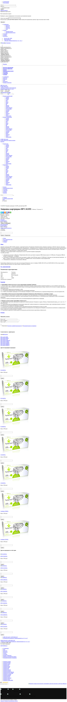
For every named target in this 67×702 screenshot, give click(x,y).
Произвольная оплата (10, 32)
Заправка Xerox (6, 679)
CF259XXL (3, 454)
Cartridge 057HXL (4, 539)
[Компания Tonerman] (6, 42)
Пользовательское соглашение (29, 325)
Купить (2, 235)
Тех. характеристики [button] (5, 266)
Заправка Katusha (7, 670)
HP (6, 104)
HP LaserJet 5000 (4, 337)
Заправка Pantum (7, 675)
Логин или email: (4, 18)
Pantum (7, 111)
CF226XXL (3, 483)
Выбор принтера (4, 52)
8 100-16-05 (4, 85)
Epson (7, 101)
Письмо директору (7, 82)
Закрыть (2, 700)
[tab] (33, 244)
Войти (2, 9)
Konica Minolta (9, 107)
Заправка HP (6, 668)
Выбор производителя (5, 47)
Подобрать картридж (5, 60)
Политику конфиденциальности (14, 325)
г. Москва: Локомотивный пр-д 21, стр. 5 (13, 40)
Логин (2, 5)
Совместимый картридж (6, 228)
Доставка (5, 33)
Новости (8, 26)
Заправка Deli (6, 665)
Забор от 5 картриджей (5, 223)
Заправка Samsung (7, 677)
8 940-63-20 (4, 86)
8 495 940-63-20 (14, 637)
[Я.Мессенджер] (1, 212)
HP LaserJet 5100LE (5, 341)
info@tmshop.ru (7, 39)
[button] (7, 96)
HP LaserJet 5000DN (5, 344)
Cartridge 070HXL (4, 511)
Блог (7, 29)
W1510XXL (3, 398)
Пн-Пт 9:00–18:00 (8, 38)
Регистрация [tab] (6, 2)
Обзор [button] (2, 244)
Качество (8, 25)
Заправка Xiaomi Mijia (8, 680)
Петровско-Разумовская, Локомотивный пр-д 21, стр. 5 (15, 638)
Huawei (7, 105)
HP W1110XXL (4, 626)
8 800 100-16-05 (6, 637)
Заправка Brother (7, 662)
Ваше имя (3, 319)
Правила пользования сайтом (9, 656)
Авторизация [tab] (6, 1)
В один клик (7, 235)
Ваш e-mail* (3, 321)
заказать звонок (11, 140)
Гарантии (8, 27)
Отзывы (5, 34)
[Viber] (8, 212)
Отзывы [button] (3, 312)
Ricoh (7, 112)
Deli (7, 100)
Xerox (7, 114)
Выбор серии (3, 49)
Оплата (4, 30)
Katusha (7, 106)
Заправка (3, 219)
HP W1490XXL (4, 579)
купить (2, 378)
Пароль (2, 6)
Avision (7, 97)
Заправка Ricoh (6, 676)
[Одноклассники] (5, 212)
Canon (7, 99)
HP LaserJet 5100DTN (5, 340)
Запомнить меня (5, 7)
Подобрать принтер (5, 54)
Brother (7, 98)
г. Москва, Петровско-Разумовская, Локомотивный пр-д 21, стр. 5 (8, 88)
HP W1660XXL (4, 614)
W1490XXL (3, 426)
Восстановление (4, 224)
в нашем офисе (3, 220)
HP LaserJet (5, 334)
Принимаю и (19, 325)
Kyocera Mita (8, 108)
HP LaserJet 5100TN (5, 342)
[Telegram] (7, 212)
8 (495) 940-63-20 (4, 140)
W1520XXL (3, 370)
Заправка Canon (6, 663)
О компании (6, 24)
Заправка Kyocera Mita (8, 673)
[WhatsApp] (10, 212)
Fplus (7, 103)
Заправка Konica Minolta (8, 672)
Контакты (5, 36)
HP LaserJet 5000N (5, 338)
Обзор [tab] (4, 238)
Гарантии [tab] (5, 240)
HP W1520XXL (4, 556)
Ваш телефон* (4, 320)
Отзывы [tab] (5, 241)
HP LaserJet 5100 (4, 339)
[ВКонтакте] (3, 212)
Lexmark (7, 110)
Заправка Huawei (7, 669)
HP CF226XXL (4, 603)
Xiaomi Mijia (8, 116)
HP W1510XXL (4, 568)
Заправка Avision (7, 661)
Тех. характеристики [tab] (7, 239)
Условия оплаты (9, 31)
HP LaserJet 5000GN (5, 345)
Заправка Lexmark (7, 674)
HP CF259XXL (4, 591)
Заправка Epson (6, 666)
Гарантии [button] (3, 282)
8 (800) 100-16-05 (4, 139)
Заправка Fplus (6, 667)
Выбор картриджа (5, 58)
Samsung (8, 113)
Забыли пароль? (4, 10)
